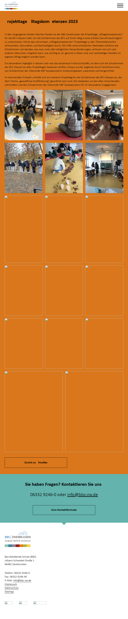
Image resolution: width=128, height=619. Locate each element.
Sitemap (9, 591)
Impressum (11, 584)
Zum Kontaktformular (64, 510)
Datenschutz (12, 588)
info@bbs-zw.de (82, 494)
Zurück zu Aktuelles (36, 462)
